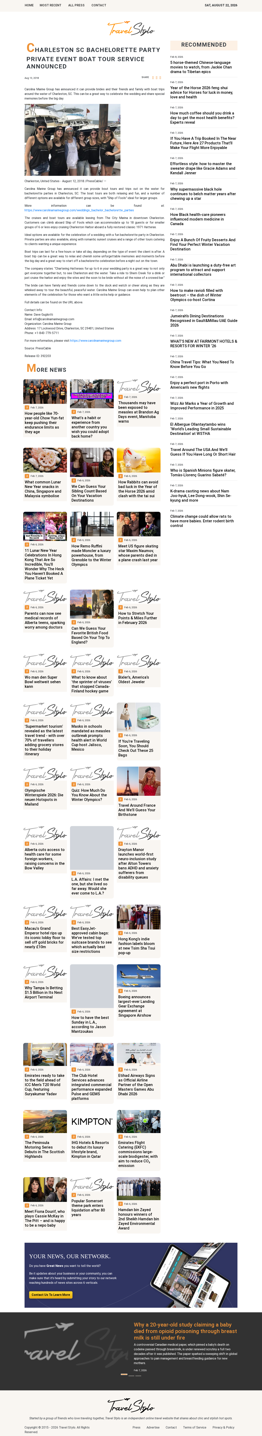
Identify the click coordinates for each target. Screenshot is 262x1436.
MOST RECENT (50, 5)
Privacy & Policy (223, 1427)
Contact (171, 1427)
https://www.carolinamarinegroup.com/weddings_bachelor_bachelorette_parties (79, 210)
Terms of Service (194, 1427)
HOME (29, 5)
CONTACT (98, 5)
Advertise (153, 1427)
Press (136, 1427)
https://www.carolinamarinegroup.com (95, 340)
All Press (76, 5)
